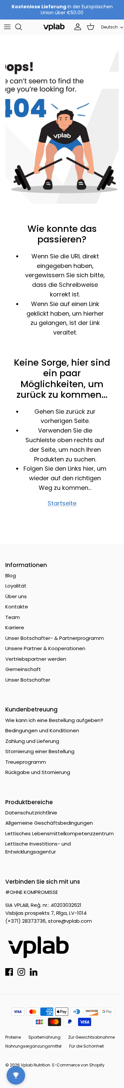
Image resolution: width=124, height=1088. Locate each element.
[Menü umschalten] (7, 27)
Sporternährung (44, 1037)
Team (12, 617)
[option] (62, 127)
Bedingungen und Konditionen (42, 730)
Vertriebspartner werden (35, 658)
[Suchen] (22, 27)
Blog (10, 575)
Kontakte (16, 606)
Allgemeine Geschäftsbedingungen (49, 822)
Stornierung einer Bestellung (39, 751)
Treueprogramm (25, 761)
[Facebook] (9, 972)
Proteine (13, 1037)
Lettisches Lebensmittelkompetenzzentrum (59, 833)
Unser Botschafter (27, 679)
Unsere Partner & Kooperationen (45, 648)
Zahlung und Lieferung (32, 741)
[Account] (76, 27)
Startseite (62, 503)
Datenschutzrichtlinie (31, 812)
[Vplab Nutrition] (53, 27)
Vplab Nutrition (35, 1065)
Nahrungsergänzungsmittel (33, 1046)
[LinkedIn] (33, 972)
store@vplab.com (70, 920)
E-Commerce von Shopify (78, 1065)
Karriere (14, 627)
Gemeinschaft (23, 669)
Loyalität (15, 585)
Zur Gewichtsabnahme (91, 1037)
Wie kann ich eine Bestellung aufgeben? (54, 720)
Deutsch (109, 27)
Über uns (16, 596)
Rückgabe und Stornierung (37, 772)
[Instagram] (21, 972)
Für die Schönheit (86, 1046)
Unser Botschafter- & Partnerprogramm (54, 638)
